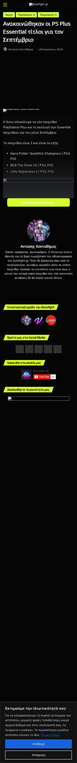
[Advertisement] (38, 81)
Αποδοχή (38, 744)
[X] (41, 284)
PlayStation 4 (26, 14)
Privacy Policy (50, 735)
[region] (38, 732)
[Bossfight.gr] (38, 4)
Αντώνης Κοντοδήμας (20, 49)
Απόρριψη (38, 755)
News (9, 14)
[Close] (72, 705)
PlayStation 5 (48, 14)
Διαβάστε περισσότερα (37, 202)
